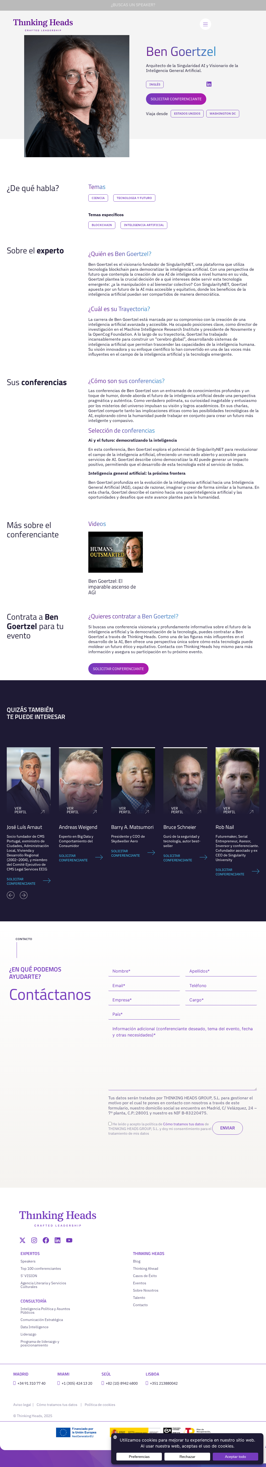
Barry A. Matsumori (132, 827)
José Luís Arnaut (24, 827)
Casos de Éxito (145, 1275)
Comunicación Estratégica (42, 1319)
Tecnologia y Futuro (134, 198)
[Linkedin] (57, 1240)
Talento (139, 1297)
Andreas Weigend (78, 827)
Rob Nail (225, 827)
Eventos (139, 1283)
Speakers (28, 1261)
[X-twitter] (22, 1240)
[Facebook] (46, 1240)
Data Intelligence (35, 1327)
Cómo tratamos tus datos (183, 1124)
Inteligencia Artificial (144, 225)
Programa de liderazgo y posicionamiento (40, 1343)
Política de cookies (100, 1404)
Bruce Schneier (179, 827)
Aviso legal (22, 1404)
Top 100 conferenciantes (41, 1268)
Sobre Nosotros (145, 1290)
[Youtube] (69, 1240)
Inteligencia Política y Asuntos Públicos (45, 1310)
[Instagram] (34, 1240)
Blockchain (102, 225)
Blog (136, 1261)
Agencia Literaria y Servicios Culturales (43, 1285)
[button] (11, 895)
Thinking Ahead (145, 1268)
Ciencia (98, 198)
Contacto (140, 1305)
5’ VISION (29, 1275)
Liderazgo (28, 1334)
